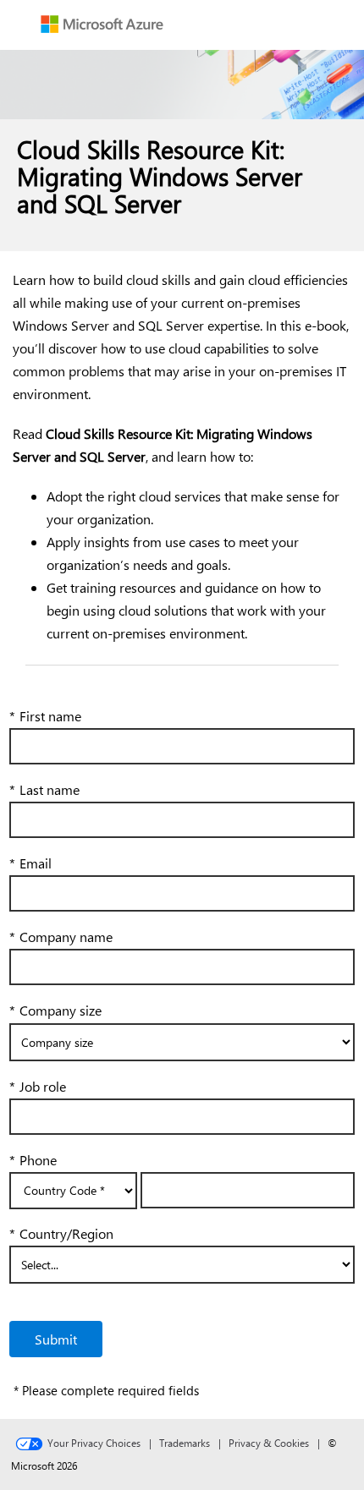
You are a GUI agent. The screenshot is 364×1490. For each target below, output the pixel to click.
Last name (44, 789)
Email (30, 863)
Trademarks (184, 1442)
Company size (55, 1010)
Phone (33, 1160)
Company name (61, 937)
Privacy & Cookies (269, 1442)
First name (45, 716)
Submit (56, 1339)
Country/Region (61, 1233)
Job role (37, 1086)
